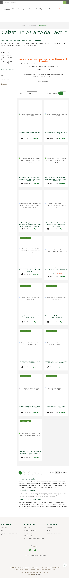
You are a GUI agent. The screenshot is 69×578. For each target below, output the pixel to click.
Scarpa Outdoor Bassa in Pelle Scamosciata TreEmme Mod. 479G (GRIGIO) (30, 269)
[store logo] (7, 8)
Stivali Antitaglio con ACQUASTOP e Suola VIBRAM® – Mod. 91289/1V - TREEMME (56, 179)
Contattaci (50, 527)
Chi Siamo (4, 527)
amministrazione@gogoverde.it (43, 76)
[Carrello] (63, 9)
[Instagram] (35, 550)
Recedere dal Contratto (54, 533)
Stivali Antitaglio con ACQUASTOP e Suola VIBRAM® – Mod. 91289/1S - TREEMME (30, 179)
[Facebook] (39, 550)
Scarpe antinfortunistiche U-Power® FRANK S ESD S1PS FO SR (56, 268)
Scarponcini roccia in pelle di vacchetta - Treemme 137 (30, 407)
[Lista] (65, 93)
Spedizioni (27, 527)
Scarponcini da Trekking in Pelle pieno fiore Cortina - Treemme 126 (30, 453)
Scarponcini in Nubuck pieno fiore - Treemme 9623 (56, 316)
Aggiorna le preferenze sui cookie (34, 538)
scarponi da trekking (59, 493)
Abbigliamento (31, 25)
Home (23, 25)
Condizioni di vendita (30, 530)
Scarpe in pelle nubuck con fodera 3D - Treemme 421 (30, 362)
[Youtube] (30, 550)
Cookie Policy (28, 535)
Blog (2, 530)
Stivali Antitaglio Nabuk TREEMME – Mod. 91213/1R (56, 133)
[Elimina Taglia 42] (3, 75)
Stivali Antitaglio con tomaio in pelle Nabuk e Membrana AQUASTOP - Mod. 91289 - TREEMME (30, 224)
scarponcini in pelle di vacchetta (36, 495)
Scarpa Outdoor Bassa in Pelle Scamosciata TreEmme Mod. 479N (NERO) (56, 224)
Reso (48, 530)
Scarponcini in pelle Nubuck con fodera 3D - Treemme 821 (56, 362)
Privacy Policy (28, 533)
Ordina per (22, 93)
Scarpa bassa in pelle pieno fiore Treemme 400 (30, 316)
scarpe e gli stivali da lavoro (28, 482)
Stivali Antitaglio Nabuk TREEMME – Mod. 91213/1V (30, 133)
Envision (38, 574)
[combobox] (34, 2)
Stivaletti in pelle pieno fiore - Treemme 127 (56, 407)
